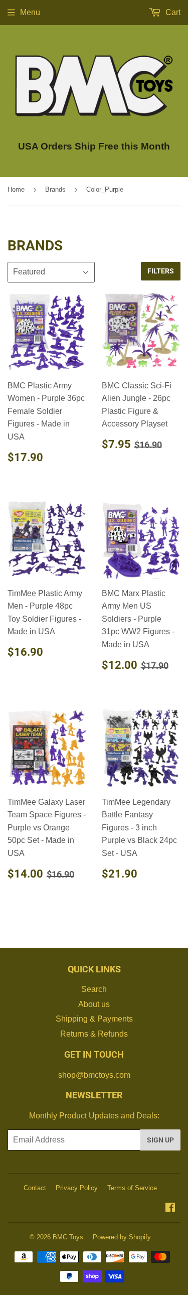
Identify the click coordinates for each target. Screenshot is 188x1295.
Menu (30, 12)
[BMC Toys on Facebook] (170, 1208)
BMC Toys (68, 1237)
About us (94, 1004)
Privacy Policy (77, 1188)
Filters (160, 271)
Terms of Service (132, 1188)
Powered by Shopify (122, 1237)
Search (94, 989)
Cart (171, 12)
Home (16, 189)
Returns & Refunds (94, 1034)
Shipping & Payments (94, 1019)
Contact (35, 1188)
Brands (55, 189)
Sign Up (160, 1140)
